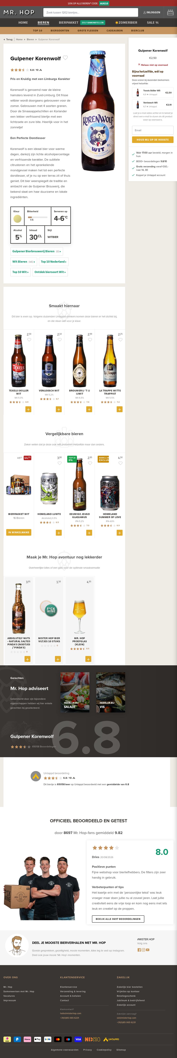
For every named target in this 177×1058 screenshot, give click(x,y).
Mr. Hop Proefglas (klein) (79, 641)
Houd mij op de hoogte (153, 139)
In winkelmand (18, 532)
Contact (64, 1000)
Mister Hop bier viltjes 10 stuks (49, 640)
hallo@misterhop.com (70, 1013)
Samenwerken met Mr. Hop (18, 991)
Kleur (16, 211)
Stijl (50, 230)
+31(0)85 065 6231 (69, 1017)
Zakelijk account (126, 1005)
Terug (9, 39)
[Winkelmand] (170, 12)
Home (23, 22)
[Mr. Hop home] (20, 12)
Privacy (87, 1049)
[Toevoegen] (28, 409)
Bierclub (137, 30)
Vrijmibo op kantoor (128, 991)
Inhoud (33, 230)
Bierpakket (68, 22)
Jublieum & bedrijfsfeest (131, 1000)
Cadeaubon (115, 30)
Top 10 (37, 30)
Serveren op (60, 211)
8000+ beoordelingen (151, 161)
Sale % (153, 22)
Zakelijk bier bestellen (130, 987)
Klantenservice (68, 987)
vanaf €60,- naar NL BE (152, 168)
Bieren (43, 22)
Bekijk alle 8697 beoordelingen (118, 919)
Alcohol (17, 230)
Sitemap (121, 1049)
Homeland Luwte (49, 514)
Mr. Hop (7, 987)
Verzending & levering (73, 991)
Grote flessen (88, 30)
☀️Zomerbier (126, 22)
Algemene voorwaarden (64, 1049)
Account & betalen (70, 996)
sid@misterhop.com (126, 1017)
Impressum (9, 1000)
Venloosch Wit (49, 390)
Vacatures (9, 996)
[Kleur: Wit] (17, 219)
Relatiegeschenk (126, 996)
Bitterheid (32, 211)
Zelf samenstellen (93, 22)
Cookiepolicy (104, 1049)
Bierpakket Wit (18, 514)
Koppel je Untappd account (150, 175)
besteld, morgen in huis (154, 154)
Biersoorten (60, 30)
